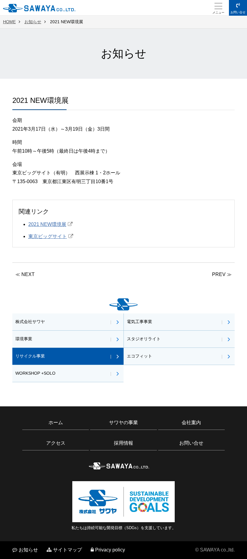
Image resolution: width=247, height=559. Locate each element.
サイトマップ (67, 549)
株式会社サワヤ (30, 321)
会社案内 (191, 422)
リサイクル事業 (30, 356)
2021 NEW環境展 (47, 224)
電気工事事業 (139, 321)
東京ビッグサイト (47, 236)
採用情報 (123, 443)
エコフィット (139, 356)
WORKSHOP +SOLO (35, 373)
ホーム (55, 422)
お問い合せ (237, 12)
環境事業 (23, 338)
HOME (9, 21)
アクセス (55, 443)
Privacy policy (110, 549)
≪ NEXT (25, 274)
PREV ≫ (222, 274)
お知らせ (32, 21)
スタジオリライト (144, 338)
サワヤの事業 (123, 422)
